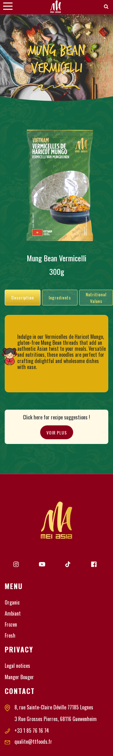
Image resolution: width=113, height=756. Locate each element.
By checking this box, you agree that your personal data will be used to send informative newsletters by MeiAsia (56, 396)
